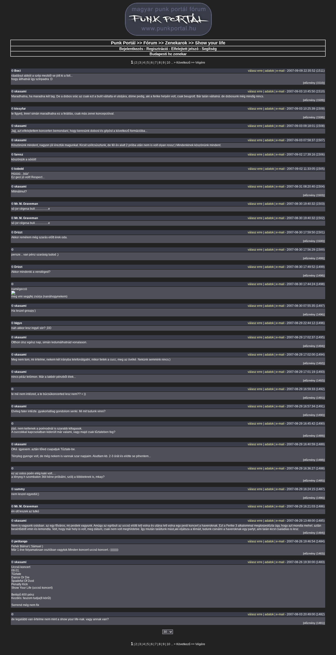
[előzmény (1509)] (314, 100)
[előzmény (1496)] (314, 314)
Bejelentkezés (131, 49)
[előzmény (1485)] (314, 480)
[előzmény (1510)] (314, 82)
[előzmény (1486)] (314, 497)
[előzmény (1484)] (314, 532)
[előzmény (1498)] (314, 275)
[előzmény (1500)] (314, 241)
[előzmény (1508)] (314, 117)
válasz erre (255, 70)
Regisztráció (157, 49)
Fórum (150, 42)
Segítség (209, 49)
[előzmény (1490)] (314, 415)
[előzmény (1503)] (314, 195)
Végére (200, 62)
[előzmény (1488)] (314, 459)
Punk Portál (123, 42)
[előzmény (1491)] (314, 397)
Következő (183, 62)
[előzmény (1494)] (314, 346)
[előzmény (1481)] (314, 622)
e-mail (280, 70)
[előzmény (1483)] (314, 553)
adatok (269, 70)
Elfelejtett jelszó (185, 49)
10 (168, 62)
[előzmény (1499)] (314, 258)
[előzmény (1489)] (314, 435)
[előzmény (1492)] (314, 363)
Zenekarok (176, 42)
